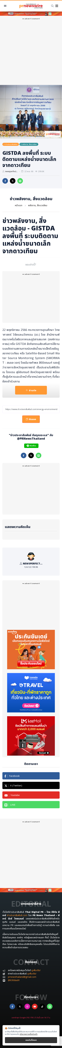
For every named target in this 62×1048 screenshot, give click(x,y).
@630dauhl (13, 980)
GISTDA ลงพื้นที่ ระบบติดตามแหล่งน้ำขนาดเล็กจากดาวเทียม (29, 158)
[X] (20, 1006)
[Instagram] (27, 1006)
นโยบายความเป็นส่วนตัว (29, 1034)
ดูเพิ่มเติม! (35, 970)
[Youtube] (35, 1006)
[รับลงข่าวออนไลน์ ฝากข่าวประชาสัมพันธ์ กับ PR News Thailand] (31, 13)
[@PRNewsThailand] (31, 446)
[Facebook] (12, 1006)
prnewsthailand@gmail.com (22, 976)
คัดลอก (31, 418)
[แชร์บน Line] (20, 181)
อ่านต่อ (32, 390)
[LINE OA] (49, 1006)
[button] (57, 6)
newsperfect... (11, 171)
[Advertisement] (31, 52)
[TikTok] (42, 1006)
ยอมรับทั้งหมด (31, 1040)
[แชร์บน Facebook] (5, 181)
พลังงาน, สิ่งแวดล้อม (37, 205)
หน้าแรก (18, 205)
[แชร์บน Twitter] (12, 181)
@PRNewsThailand (31, 438)
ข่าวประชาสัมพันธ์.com (17, 915)
